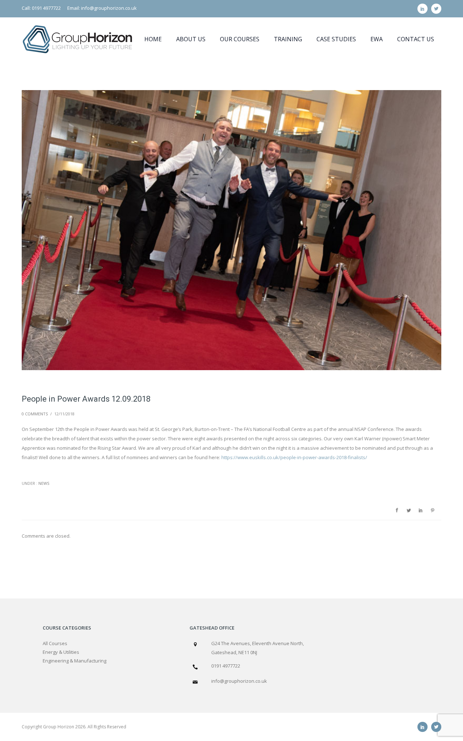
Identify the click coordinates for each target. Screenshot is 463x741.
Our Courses (239, 39)
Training (288, 39)
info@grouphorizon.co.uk (239, 681)
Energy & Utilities (61, 652)
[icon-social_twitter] (436, 9)
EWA (376, 39)
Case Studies (336, 39)
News (43, 483)
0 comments (35, 413)
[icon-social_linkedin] (424, 9)
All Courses (55, 643)
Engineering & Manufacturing (74, 660)
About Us (190, 39)
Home (153, 39)
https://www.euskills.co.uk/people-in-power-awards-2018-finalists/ (294, 457)
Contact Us (415, 39)
